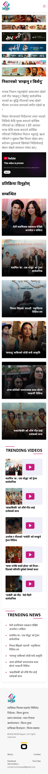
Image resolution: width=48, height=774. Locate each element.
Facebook (11, 761)
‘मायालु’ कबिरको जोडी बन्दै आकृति (25, 655)
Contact (37, 754)
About (10, 754)
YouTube (36, 761)
